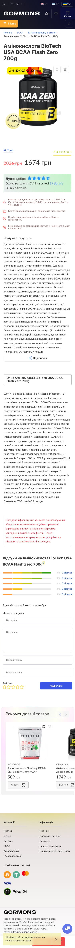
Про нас (44, 831)
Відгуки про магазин (51, 846)
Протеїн (8, 831)
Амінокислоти (11, 851)
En (45, 4)
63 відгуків (56, 183)
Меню (12, 23)
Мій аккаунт (3, 4)
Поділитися (40, 358)
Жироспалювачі (12, 856)
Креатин (8, 841)
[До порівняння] (65, 69)
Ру (57, 4)
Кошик (67, 16)
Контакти (45, 841)
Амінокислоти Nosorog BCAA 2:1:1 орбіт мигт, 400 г (27, 770)
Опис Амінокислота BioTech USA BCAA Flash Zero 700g (35, 379)
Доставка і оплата (50, 836)
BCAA (7, 846)
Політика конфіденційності (55, 851)
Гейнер (7, 836)
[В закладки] (57, 69)
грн (16, 4)
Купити (15, 784)
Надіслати (56, 685)
